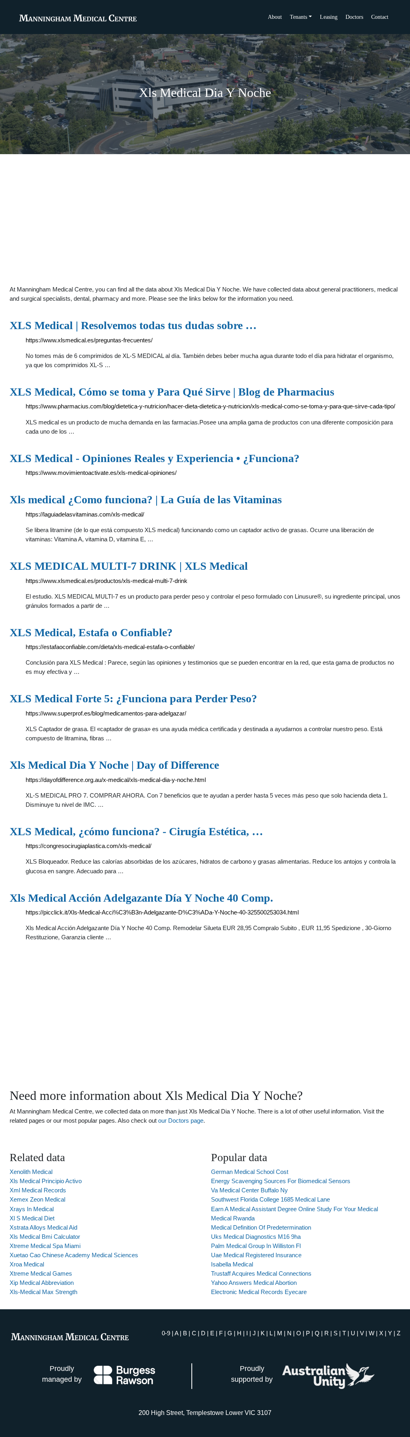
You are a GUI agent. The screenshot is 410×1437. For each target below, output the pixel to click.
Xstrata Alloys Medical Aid (43, 1227)
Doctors (354, 17)
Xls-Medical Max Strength (43, 1291)
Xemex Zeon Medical (37, 1199)
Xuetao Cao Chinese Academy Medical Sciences (74, 1255)
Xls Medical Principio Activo (46, 1181)
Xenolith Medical (31, 1171)
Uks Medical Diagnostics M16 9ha (256, 1236)
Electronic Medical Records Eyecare (259, 1291)
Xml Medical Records (38, 1190)
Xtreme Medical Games (41, 1273)
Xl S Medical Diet (32, 1218)
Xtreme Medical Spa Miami (45, 1245)
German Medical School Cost (249, 1171)
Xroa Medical (27, 1264)
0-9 (166, 1333)
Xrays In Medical (32, 1209)
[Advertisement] (205, 219)
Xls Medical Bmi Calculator (45, 1236)
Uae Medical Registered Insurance (256, 1255)
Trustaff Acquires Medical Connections (261, 1273)
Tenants (298, 17)
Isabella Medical (232, 1264)
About (275, 17)
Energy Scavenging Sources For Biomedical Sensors (280, 1181)
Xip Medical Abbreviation (42, 1282)
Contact (379, 17)
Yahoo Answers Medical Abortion (254, 1282)
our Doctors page (180, 1120)
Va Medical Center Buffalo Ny (249, 1190)
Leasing (329, 17)
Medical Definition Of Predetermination (261, 1227)
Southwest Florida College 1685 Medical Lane (270, 1199)
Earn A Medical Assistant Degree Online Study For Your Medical (294, 1209)
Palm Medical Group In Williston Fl (256, 1245)
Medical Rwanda (233, 1218)
